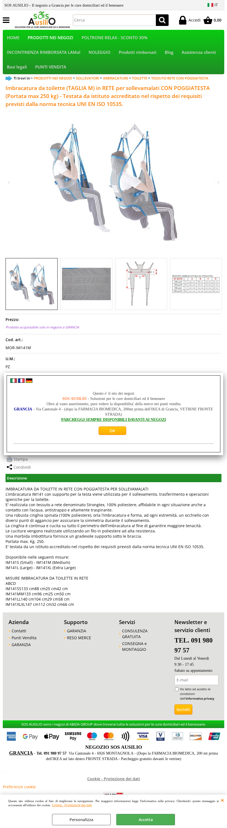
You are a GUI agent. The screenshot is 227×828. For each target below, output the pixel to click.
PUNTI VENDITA (50, 67)
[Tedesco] (29, 381)
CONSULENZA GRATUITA (135, 633)
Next (217, 182)
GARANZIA (21, 644)
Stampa (21, 459)
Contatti (19, 630)
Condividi (22, 467)
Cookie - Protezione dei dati (72, 805)
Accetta (146, 819)
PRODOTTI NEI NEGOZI (50, 38)
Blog (169, 52)
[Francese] (21, 381)
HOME (13, 38)
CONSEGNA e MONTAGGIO (134, 646)
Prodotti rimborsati (137, 52)
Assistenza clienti (199, 52)
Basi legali (17, 67)
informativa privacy (200, 698)
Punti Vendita (24, 637)
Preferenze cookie (19, 786)
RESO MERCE (79, 637)
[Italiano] (13, 381)
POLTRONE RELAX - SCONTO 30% (115, 38)
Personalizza (81, 819)
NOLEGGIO (99, 52)
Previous (9, 182)
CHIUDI (222, 800)
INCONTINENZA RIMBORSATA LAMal (43, 52)
